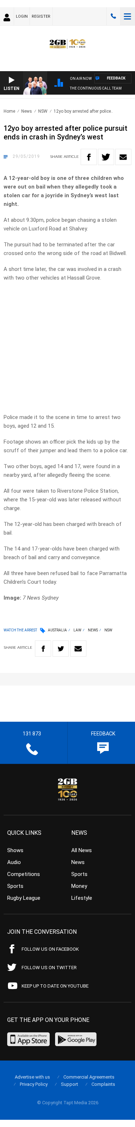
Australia (57, 630)
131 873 (113, 16)
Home (9, 111)
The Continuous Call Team (96, 88)
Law (77, 630)
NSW (43, 111)
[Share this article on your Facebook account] (89, 157)
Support (69, 1084)
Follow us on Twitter (49, 967)
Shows (15, 850)
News (26, 111)
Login (22, 16)
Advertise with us (32, 1077)
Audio (14, 862)
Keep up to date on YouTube (55, 986)
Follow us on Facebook (50, 949)
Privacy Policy (34, 1084)
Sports (15, 886)
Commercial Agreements (88, 1077)
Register (41, 16)
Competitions (23, 874)
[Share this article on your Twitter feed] (106, 157)
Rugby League (23, 898)
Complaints (103, 1084)
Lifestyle (81, 898)
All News (81, 850)
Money (79, 886)
